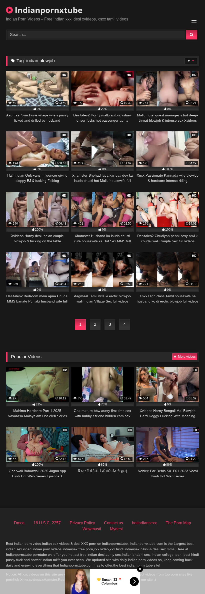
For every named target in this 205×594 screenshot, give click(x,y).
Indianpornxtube (47, 9)
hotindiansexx (144, 523)
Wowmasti (91, 529)
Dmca (19, 523)
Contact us (113, 523)
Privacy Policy (82, 523)
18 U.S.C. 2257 (47, 523)
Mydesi (116, 529)
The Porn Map (178, 523)
